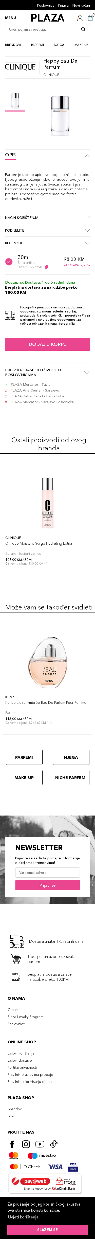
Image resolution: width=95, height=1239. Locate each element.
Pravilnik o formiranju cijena (30, 1081)
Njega (59, 45)
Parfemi (37, 45)
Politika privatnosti (22, 1067)
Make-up (81, 45)
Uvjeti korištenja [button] (23, 1216)
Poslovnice (45, 5)
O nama (14, 1009)
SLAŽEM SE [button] (47, 1230)
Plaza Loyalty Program (25, 1016)
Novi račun (81, 5)
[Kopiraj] (46, 267)
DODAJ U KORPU (48, 344)
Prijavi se (47, 885)
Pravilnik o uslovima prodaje (30, 1074)
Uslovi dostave (20, 1060)
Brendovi (13, 45)
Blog (11, 1116)
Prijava (63, 5)
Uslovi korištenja (21, 1053)
